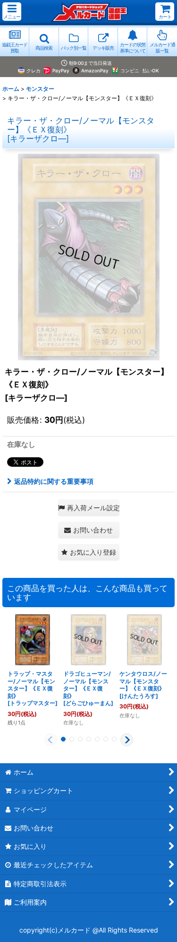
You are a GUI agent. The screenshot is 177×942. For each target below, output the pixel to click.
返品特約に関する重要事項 (53, 481)
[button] (11, 11)
